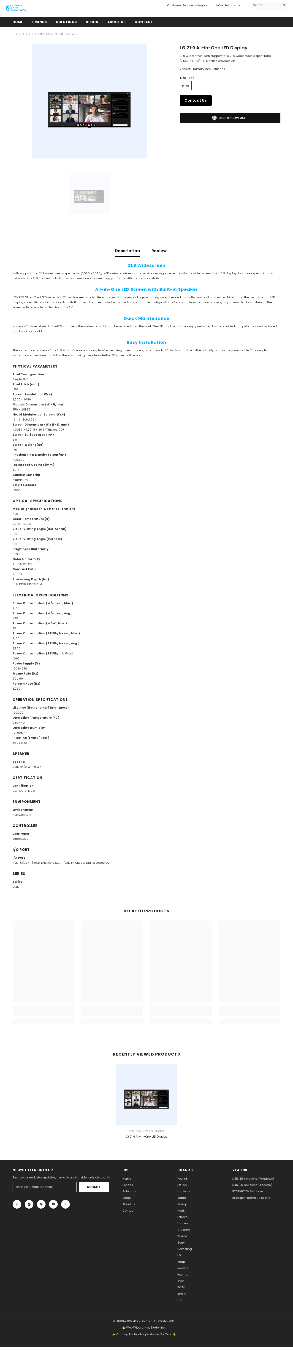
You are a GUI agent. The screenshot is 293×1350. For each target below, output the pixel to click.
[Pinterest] (41, 1204)
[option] (89, 101)
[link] (43, 1013)
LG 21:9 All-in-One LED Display (146, 1136)
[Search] (269, 5)
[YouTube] (53, 1204)
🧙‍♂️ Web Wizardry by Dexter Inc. (144, 1327)
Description (127, 251)
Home (17, 34)
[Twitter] (65, 1204)
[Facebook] (17, 1204)
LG (28, 34)
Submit (94, 1187)
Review (159, 251)
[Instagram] (29, 1204)
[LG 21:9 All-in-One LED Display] (146, 1094)
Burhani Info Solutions (209, 69)
